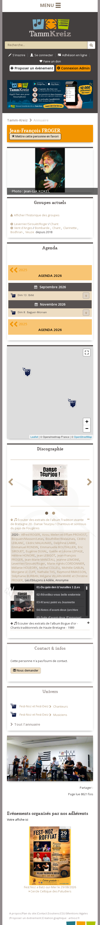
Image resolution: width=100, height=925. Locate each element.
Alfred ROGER (30, 535)
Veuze (29, 232)
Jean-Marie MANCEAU (39, 560)
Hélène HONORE (23, 555)
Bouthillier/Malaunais (60, 539)
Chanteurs (60, 706)
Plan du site (29, 913)
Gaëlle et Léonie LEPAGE (66, 551)
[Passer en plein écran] (86, 352)
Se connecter (43, 55)
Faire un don (52, 61)
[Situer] (86, 295)
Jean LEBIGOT (46, 555)
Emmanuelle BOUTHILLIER (58, 547)
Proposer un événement (25, 918)
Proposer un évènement (33, 68)
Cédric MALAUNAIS (39, 543)
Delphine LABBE (65, 543)
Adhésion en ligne (74, 55)
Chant (54, 224)
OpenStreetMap (83, 437)
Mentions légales (77, 913)
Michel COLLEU (49, 568)
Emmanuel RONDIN (25, 547)
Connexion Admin (75, 68)
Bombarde (42, 228)
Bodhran (16, 232)
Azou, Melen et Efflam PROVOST (64, 535)
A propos (15, 913)
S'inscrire (19, 55)
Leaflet (34, 437)
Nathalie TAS (46, 572)
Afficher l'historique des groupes (36, 215)
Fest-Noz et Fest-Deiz (34, 706)
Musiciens (60, 715)
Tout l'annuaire (27, 724)
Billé (31, 295)
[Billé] (73, 403)
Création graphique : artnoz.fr (61, 918)
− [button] (86, 428)
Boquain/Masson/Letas (27, 539)
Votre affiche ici (17, 820)
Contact (42, 913)
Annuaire (41, 120)
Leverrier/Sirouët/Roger (31, 224)
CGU (63, 913)
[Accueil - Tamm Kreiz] (50, 26)
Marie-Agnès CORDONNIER (65, 564)
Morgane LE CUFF (23, 572)
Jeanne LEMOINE (68, 560)
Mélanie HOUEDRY (24, 568)
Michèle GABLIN (72, 568)
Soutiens (53, 913)
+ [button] (86, 421)
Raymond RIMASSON (71, 572)
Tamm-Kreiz (17, 120)
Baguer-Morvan (37, 312)
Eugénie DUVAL (36, 551)
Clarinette (70, 228)
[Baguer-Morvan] (27, 372)
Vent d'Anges (23, 228)
